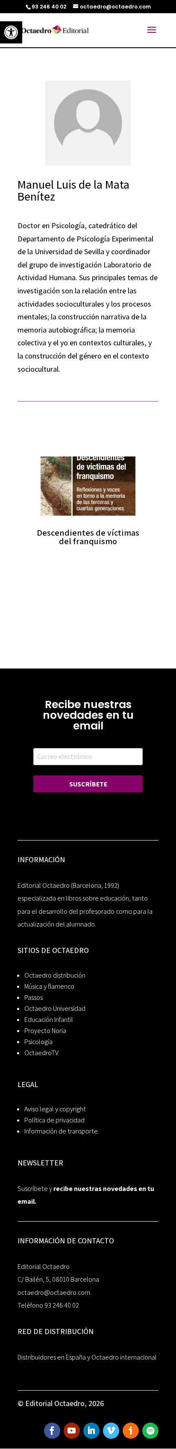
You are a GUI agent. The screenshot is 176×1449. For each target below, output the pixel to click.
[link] (11, 32)
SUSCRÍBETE (88, 784)
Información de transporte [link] (61, 1131)
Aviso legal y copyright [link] (55, 1109)
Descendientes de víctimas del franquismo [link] (88, 537)
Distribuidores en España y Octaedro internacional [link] (87, 1357)
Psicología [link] (38, 1041)
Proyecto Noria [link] (45, 1030)
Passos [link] (33, 997)
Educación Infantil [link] (48, 1019)
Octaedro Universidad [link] (54, 1008)
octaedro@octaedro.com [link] (54, 1292)
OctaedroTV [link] (41, 1052)
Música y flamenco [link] (49, 986)
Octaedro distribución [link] (54, 975)
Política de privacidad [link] (54, 1120)
